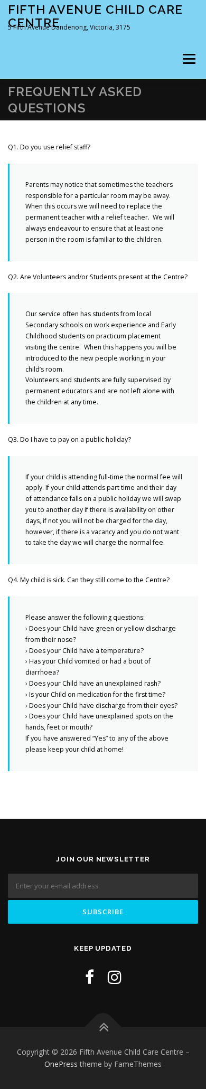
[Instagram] (114, 977)
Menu (188, 58)
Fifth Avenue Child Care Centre (95, 16)
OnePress (61, 1064)
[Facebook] (89, 977)
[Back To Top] (103, 1027)
